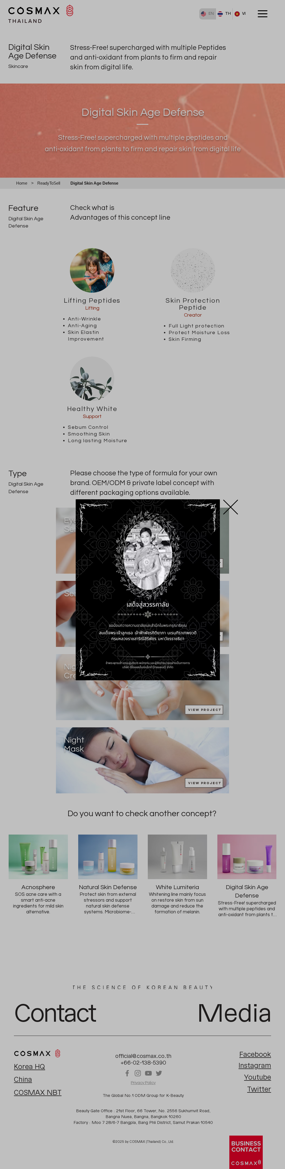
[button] (230, 507)
